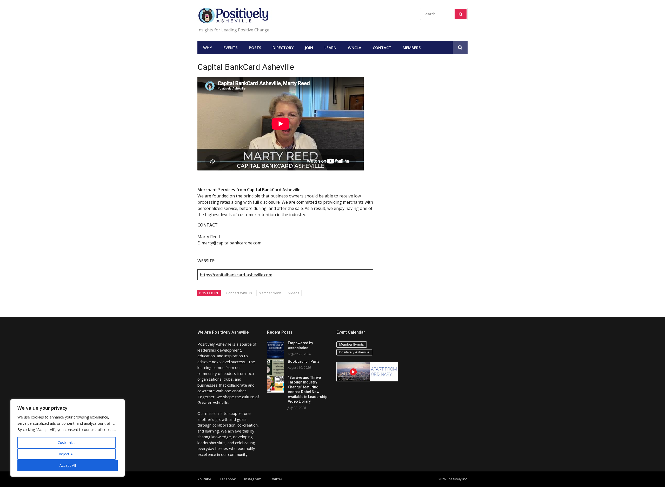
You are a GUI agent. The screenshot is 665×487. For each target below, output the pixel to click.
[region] (67, 438)
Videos (293, 293)
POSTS (255, 47)
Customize (67, 442)
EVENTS (230, 47)
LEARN (330, 47)
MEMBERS (412, 47)
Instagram (252, 479)
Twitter (276, 479)
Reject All (66, 453)
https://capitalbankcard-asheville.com (236, 275)
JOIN (309, 47)
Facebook (228, 479)
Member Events (351, 344)
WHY (207, 47)
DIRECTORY (283, 47)
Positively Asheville (354, 352)
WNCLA (354, 47)
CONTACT (382, 47)
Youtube (204, 479)
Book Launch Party (303, 361)
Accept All (67, 465)
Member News (270, 293)
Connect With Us (239, 293)
